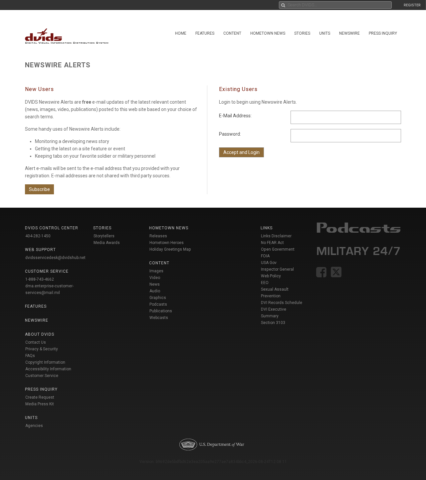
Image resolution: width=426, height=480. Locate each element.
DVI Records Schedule (281, 302)
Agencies (34, 425)
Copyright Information (45, 362)
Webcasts (158, 317)
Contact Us (35, 342)
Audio (154, 291)
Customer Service (41, 375)
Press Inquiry (383, 33)
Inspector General (277, 269)
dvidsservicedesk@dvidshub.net (55, 257)
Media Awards (107, 242)
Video (154, 277)
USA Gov (269, 262)
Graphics (157, 297)
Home (180, 33)
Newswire (349, 33)
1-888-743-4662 (39, 279)
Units (324, 33)
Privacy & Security (41, 349)
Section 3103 (273, 322)
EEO (265, 282)
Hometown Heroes (166, 242)
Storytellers (104, 236)
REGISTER (412, 5)
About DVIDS (39, 334)
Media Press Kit (39, 404)
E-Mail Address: (235, 115)
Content (232, 33)
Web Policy (271, 276)
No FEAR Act (272, 242)
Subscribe (39, 189)
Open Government (278, 249)
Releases (158, 236)
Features (204, 33)
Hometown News (267, 33)
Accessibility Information (48, 369)
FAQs (30, 355)
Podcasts (158, 304)
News (154, 284)
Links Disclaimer (276, 236)
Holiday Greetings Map (170, 249)
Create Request (39, 397)
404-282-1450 (38, 236)
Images (156, 271)
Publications (160, 311)
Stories (302, 33)
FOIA (265, 256)
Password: (230, 134)
